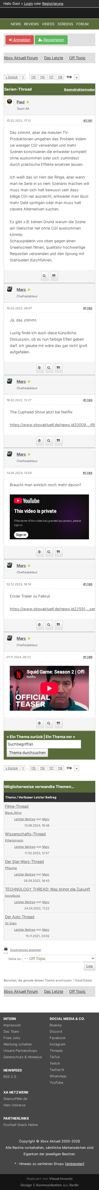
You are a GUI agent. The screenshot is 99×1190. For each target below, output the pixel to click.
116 (42, 77)
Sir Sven (11, 923)
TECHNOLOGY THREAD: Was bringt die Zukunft (47, 889)
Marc (45, 819)
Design (26, 1185)
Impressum (12, 1025)
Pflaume (11, 868)
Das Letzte (53, 58)
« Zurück (12, 77)
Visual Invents (61, 1179)
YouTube (56, 1083)
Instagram (57, 1044)
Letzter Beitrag (24, 819)
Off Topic (77, 58)
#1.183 (87, 400)
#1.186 (87, 657)
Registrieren (53, 39)
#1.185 (87, 584)
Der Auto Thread (19, 916)
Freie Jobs (11, 1038)
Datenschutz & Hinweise (22, 1057)
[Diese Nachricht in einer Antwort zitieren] (54, 276)
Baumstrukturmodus (79, 89)
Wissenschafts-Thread (25, 834)
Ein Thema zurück (26, 736)
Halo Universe (14, 1105)
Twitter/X (57, 1070)
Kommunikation (49, 1185)
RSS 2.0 (9, 1077)
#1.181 (87, 120)
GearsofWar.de (15, 1099)
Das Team (11, 1032)
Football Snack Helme (20, 1125)
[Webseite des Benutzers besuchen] (40, 368)
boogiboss (12, 895)
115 (33, 77)
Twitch (55, 1063)
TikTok (55, 1057)
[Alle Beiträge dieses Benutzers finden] (45, 276)
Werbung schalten (17, 1044)
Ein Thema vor (59, 736)
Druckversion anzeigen (25, 950)
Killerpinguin (14, 840)
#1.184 (87, 473)
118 (60, 77)
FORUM (82, 24)
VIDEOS (48, 24)
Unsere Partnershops (20, 1051)
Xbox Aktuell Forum (21, 58)
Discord (56, 1032)
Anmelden (21, 39)
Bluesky (56, 1025)
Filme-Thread (17, 806)
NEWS (16, 24)
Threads (56, 1051)
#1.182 (87, 308)
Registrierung (52, 4)
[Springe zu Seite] (76, 77)
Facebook (57, 1038)
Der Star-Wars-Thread (24, 861)
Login (28, 4)
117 (51, 77)
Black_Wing (13, 813)
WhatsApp (58, 1076)
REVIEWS (31, 24)
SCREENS (65, 24)
